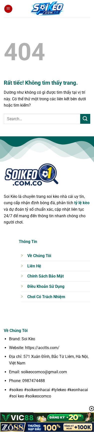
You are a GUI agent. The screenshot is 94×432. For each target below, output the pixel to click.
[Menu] (8, 9)
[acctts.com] (47, 9)
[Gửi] (85, 119)
